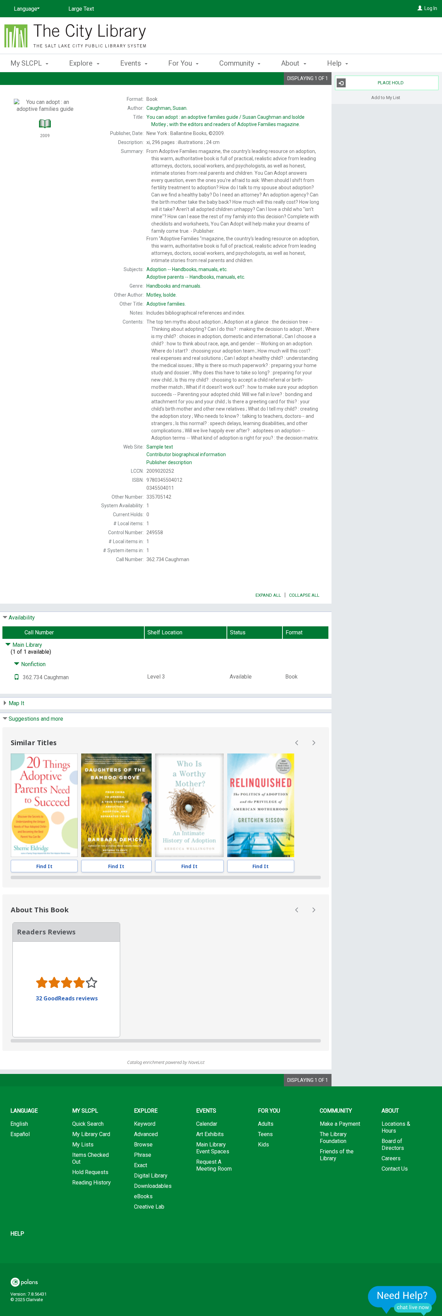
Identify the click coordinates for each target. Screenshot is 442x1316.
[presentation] (44, 805)
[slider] (166, 877)
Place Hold (391, 82)
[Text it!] (16, 677)
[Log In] (419, 8)
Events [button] (131, 63)
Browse (143, 1144)
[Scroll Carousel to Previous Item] (297, 743)
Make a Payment (340, 1124)
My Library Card (91, 1134)
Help (17, 1233)
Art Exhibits (210, 1134)
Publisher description (169, 462)
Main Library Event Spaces (212, 1148)
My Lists (83, 1144)
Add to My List (385, 97)
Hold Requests (90, 1172)
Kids (263, 1144)
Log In (430, 8)
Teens (265, 1134)
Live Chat (402, 1300)
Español (20, 1134)
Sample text (159, 447)
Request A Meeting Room (214, 1165)
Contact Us (395, 1168)
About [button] (291, 63)
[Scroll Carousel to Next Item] (313, 743)
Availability (22, 617)
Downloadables (153, 1186)
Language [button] (24, 1110)
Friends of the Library (337, 1155)
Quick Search (88, 1124)
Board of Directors (393, 1144)
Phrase (142, 1155)
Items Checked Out (90, 1158)
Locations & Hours (396, 1127)
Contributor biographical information (186, 454)
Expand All (268, 595)
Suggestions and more (36, 718)
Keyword (144, 1124)
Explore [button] (81, 63)
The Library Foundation (333, 1137)
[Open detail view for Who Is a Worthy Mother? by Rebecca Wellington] (189, 805)
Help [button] (335, 63)
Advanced (146, 1134)
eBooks (143, 1196)
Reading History (91, 1182)
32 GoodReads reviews (67, 998)
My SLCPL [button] (27, 63)
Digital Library (150, 1175)
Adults (265, 1124)
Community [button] (237, 63)
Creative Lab (149, 1206)
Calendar (206, 1124)
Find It (44, 866)
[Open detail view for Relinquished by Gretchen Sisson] (260, 805)
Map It (16, 703)
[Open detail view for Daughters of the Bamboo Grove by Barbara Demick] (116, 805)
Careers (391, 1158)
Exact (140, 1165)
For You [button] (181, 63)
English (19, 1124)
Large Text (81, 9)
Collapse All (304, 595)
